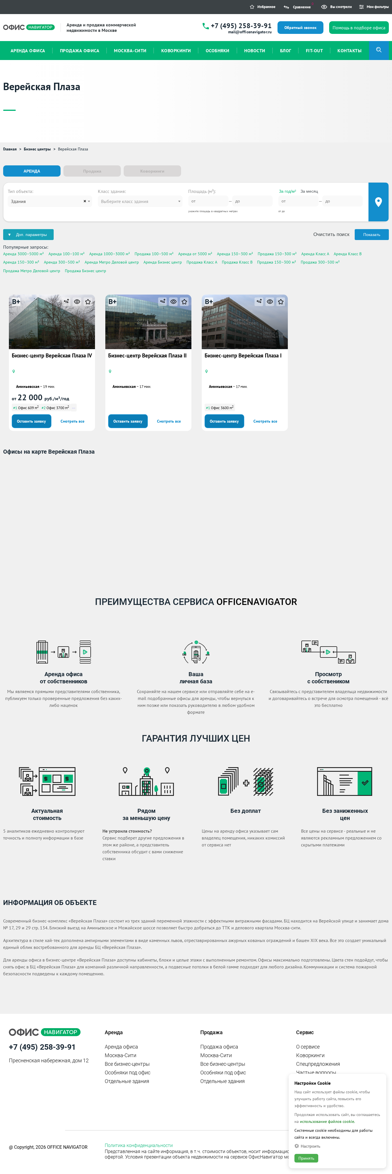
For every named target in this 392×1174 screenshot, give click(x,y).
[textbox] (140, 201)
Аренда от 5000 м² (195, 253)
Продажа (92, 171)
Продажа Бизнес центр (85, 270)
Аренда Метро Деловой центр (112, 262)
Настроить (310, 1146)
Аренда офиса (121, 1047)
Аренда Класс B (348, 253)
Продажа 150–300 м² (277, 253)
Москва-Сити (120, 1055)
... (73, 407)
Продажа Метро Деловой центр (31, 270)
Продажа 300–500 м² (320, 262)
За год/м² (287, 191)
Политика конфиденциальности (139, 1145)
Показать (371, 234)
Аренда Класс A (315, 253)
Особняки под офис (127, 1072)
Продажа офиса (219, 1047)
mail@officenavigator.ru (250, 32)
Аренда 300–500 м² (62, 262)
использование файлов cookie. (327, 1121)
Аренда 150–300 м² (235, 253)
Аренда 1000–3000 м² (109, 253)
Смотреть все (72, 421)
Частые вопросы (316, 1072)
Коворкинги (152, 171)
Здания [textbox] (18, 201)
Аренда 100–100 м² (66, 253)
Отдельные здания (127, 1081)
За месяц (309, 191)
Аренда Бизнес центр (162, 262)
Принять (306, 1158)
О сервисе (308, 1047)
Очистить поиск (331, 234)
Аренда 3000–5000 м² (23, 253)
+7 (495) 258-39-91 (241, 25)
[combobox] (50, 201)
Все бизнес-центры (127, 1064)
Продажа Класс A (202, 262)
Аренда (32, 171)
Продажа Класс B (237, 262)
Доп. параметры (31, 234)
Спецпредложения (318, 1064)
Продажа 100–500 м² (154, 253)
